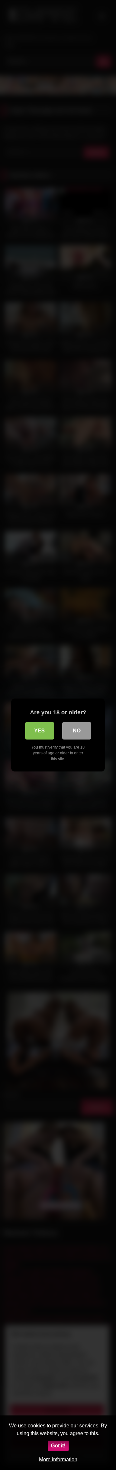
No (77, 730)
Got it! (58, 1445)
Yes (39, 730)
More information (58, 1459)
